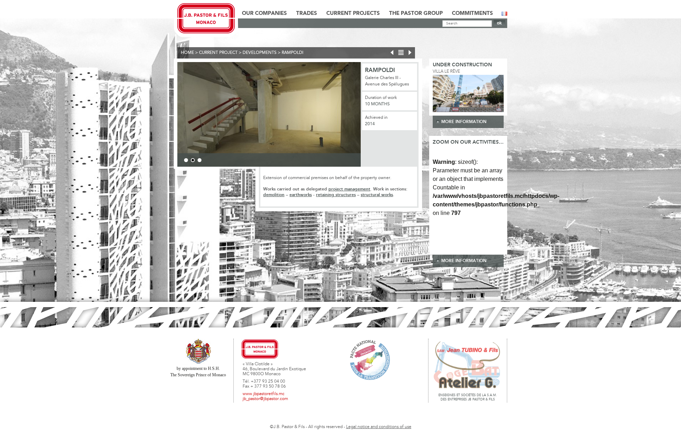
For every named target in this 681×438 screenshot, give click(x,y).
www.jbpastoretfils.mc (263, 394)
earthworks (300, 195)
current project (218, 52)
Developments (260, 52)
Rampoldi (292, 52)
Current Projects (353, 13)
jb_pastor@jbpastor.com (265, 399)
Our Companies (264, 13)
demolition (273, 195)
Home (187, 52)
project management (349, 189)
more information (464, 122)
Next (371, 115)
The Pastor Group (416, 13)
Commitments (472, 13)
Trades (306, 13)
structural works (377, 195)
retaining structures (336, 195)
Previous (167, 115)
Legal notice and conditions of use (378, 427)
